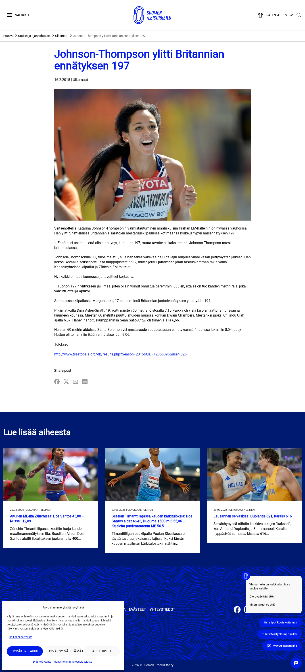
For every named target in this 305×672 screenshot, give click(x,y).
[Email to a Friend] (75, 382)
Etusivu (8, 36)
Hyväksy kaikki (24, 651)
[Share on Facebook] (57, 382)
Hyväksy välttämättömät (64, 651)
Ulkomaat (62, 36)
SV (290, 15)
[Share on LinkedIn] (85, 382)
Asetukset (102, 651)
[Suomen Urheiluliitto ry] (152, 15)
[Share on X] (66, 382)
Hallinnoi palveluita (20, 637)
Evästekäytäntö (42, 661)
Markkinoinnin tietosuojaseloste (73, 661)
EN (284, 15)
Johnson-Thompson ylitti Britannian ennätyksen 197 (109, 36)
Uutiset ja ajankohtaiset (34, 36)
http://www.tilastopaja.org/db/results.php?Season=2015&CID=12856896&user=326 (120, 354)
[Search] (299, 15)
